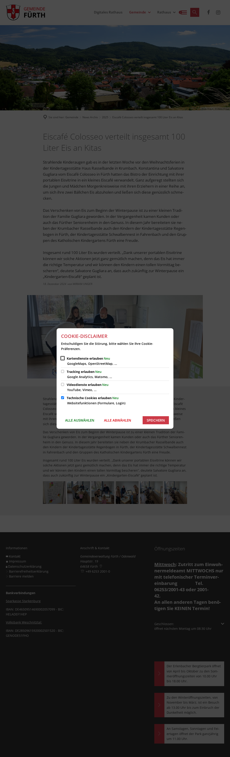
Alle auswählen (79, 420)
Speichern (156, 420)
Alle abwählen (117, 420)
